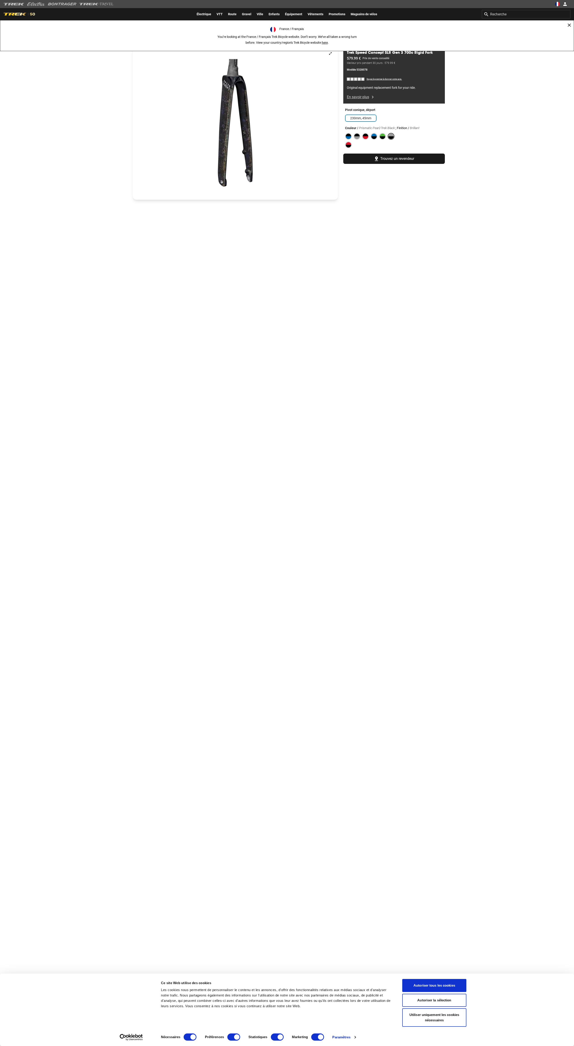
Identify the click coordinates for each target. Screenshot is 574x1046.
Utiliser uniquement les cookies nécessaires (434, 1017)
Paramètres (341, 1037)
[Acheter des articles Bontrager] (62, 4)
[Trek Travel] (96, 4)
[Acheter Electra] (36, 4)
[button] (235, 123)
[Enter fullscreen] (330, 53)
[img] (356, 79)
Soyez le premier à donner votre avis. (384, 79)
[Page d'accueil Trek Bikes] (14, 4)
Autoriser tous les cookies (434, 985)
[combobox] (526, 14)
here (325, 42)
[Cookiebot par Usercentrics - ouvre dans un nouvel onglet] (131, 1037)
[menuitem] (204, 14)
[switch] (233, 1037)
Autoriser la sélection (434, 1000)
